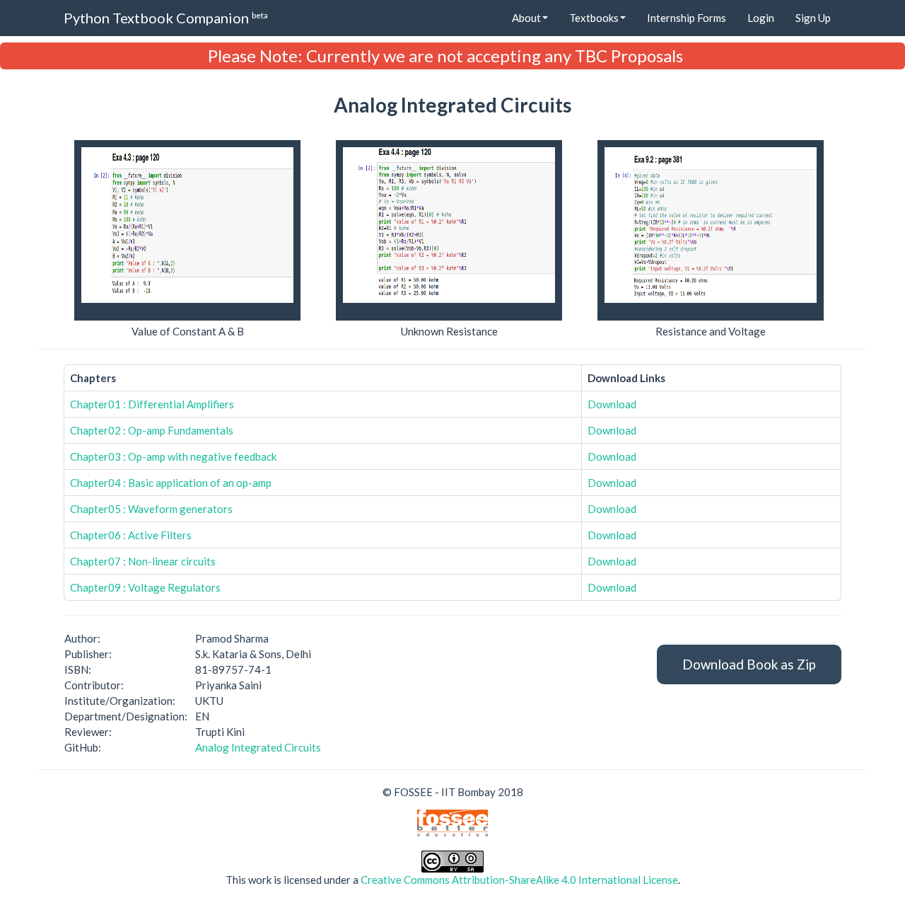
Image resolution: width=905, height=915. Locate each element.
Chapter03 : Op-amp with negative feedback (173, 456)
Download (612, 404)
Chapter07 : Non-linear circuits (143, 561)
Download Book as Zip (749, 664)
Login (760, 17)
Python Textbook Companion (166, 17)
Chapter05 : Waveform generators (151, 508)
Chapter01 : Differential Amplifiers (152, 404)
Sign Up (813, 17)
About (526, 17)
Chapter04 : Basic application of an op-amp (171, 482)
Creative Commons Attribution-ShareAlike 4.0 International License (519, 879)
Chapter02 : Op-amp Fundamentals (151, 430)
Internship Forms (686, 17)
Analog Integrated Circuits (258, 747)
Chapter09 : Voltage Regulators (145, 587)
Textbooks (594, 17)
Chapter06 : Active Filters (131, 535)
